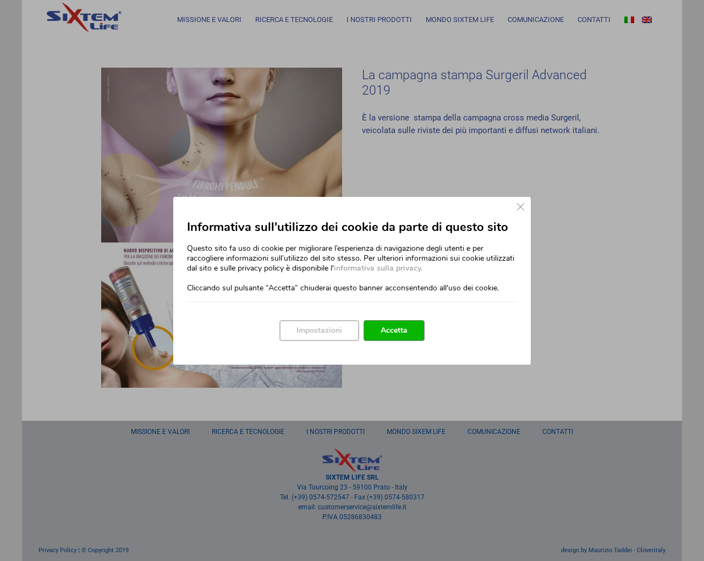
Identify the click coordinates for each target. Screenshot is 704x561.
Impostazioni (319, 330)
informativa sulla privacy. (378, 268)
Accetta (394, 330)
